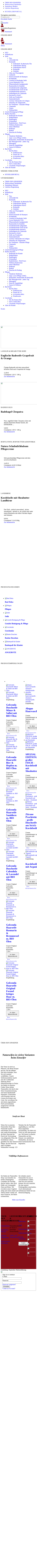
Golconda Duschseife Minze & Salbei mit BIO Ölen (11, 710)
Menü (3, 46)
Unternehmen (5, 1226)
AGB (20, 1225)
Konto (3, 309)
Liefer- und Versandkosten (14, 1236)
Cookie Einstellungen (23, 1243)
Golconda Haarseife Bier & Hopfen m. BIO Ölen (11, 763)
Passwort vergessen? (9, 1284)
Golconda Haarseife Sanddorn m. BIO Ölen (11, 815)
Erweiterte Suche (6, 19)
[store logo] (4, 23)
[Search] (1, 21)
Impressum (22, 1221)
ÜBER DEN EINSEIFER (13, 2)
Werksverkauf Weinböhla (13, 4)
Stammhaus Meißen (11, 6)
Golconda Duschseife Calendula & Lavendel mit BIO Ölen (12, 873)
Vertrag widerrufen (22, 1238)
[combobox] (10, 17)
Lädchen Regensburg (12, 8)
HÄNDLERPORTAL (13, 11)
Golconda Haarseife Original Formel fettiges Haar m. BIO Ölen (11, 991)
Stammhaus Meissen (11, 185)
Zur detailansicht (9, 376)
